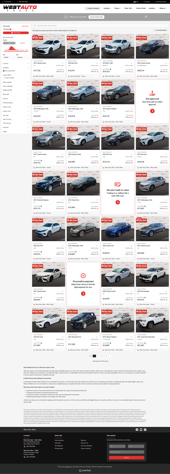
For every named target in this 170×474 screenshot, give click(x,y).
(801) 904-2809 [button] (23, 1)
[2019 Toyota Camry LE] (48, 46)
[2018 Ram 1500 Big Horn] (117, 46)
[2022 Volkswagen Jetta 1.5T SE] (83, 92)
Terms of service (86, 448)
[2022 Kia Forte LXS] (117, 137)
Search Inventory (93, 8)
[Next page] (110, 356)
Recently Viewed (161, 2)
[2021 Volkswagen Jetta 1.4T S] (152, 183)
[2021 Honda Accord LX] (152, 228)
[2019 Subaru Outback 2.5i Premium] (117, 320)
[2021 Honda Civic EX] (83, 183)
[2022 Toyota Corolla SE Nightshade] (152, 46)
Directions (58, 443)
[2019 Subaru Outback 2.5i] (117, 92)
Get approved (59, 446)
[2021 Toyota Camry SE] (48, 274)
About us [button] (162, 8)
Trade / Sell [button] (128, 8)
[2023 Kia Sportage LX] (152, 274)
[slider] (3, 51)
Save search (16, 32)
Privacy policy (59, 448)
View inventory (59, 440)
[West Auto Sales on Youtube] (140, 430)
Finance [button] (116, 8)
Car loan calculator (86, 446)
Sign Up (127, 457)
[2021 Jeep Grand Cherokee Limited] (152, 320)
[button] (8, 1)
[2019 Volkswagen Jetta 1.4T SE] (48, 92)
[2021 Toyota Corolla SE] (48, 137)
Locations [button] (152, 8)
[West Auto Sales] (20, 8)
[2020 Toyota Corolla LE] (83, 137)
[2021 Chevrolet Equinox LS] (48, 183)
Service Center (141, 8)
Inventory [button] (107, 8)
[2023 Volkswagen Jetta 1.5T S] (83, 228)
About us (83, 440)
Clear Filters (25, 26)
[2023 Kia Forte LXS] (48, 228)
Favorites (147, 2)
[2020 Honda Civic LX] (117, 228)
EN (137, 2)
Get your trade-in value (96, 17)
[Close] (146, 16)
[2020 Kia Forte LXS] (83, 46)
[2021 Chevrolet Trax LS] (83, 320)
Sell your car (84, 443)
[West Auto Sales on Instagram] (144, 430)
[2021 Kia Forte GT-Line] (152, 137)
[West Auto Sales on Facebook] (136, 430)
